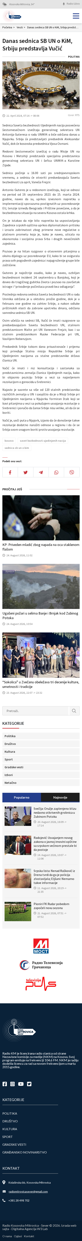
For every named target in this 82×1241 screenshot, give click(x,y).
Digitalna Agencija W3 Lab (29, 1229)
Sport (9, 759)
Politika (74, 56)
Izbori (9, 774)
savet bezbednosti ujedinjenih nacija (43, 440)
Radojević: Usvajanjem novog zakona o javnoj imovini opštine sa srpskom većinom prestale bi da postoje (55, 844)
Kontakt (29, 1236)
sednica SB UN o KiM (17, 448)
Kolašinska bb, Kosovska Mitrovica (29, 1182)
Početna (8, 27)
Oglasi (18, 1236)
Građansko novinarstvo (24, 1152)
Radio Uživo (73, 3)
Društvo (10, 743)
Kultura (10, 751)
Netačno (11, 782)
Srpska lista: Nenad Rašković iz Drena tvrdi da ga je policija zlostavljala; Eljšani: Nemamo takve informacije (54, 877)
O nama (7, 1236)
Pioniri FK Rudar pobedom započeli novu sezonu (51, 906)
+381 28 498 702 (18, 1200)
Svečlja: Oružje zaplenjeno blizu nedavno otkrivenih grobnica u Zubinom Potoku (55, 812)
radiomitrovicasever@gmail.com (28, 1191)
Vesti (21, 27)
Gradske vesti (14, 767)
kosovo (9, 440)
